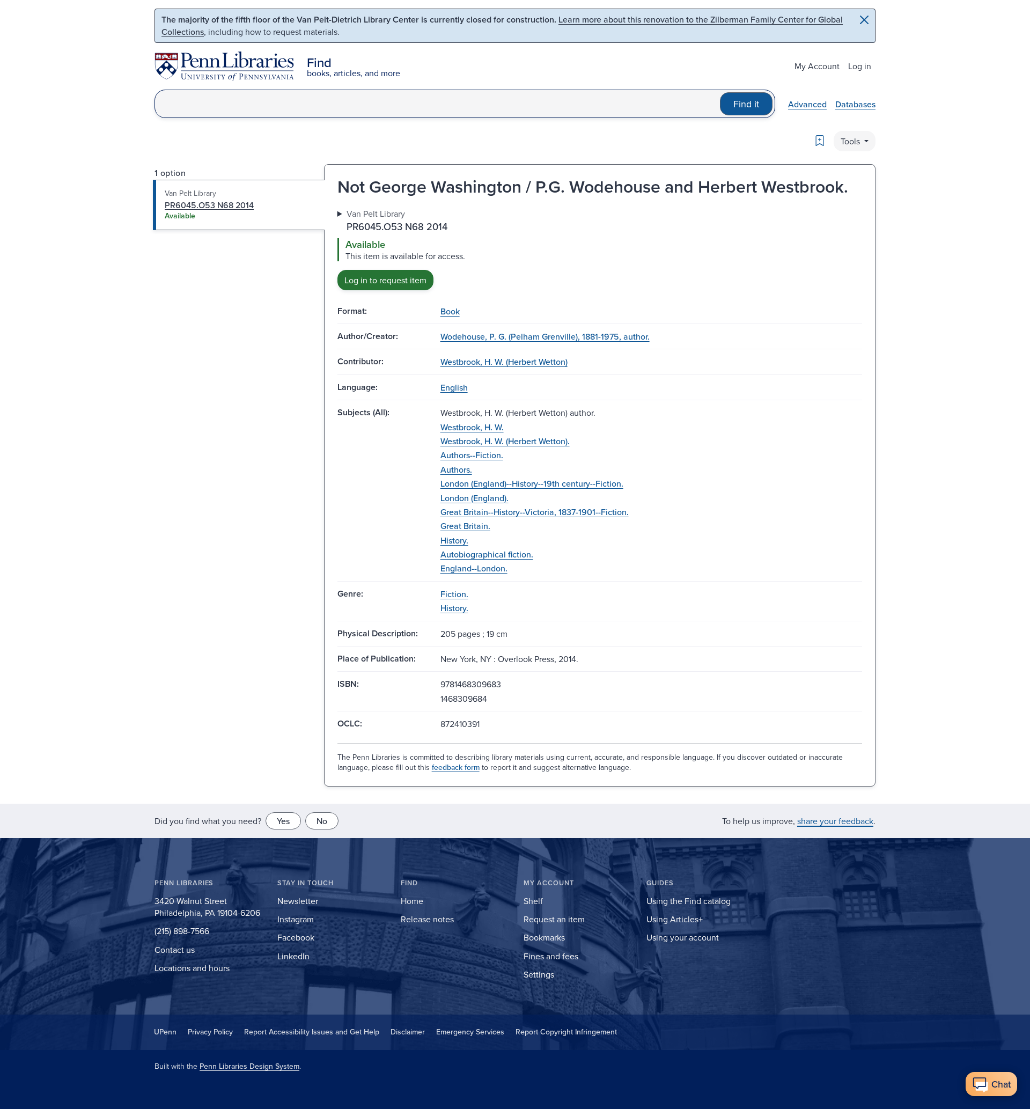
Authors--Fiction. (471, 455)
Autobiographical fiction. (486, 554)
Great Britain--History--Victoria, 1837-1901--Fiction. (534, 512)
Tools (851, 141)
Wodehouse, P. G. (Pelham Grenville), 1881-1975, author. (545, 336)
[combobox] (437, 103)
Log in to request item (385, 280)
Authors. (456, 469)
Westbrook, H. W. (472, 427)
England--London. (473, 568)
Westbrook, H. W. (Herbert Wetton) (504, 362)
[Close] (864, 20)
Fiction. (454, 594)
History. (454, 540)
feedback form (456, 767)
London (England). (474, 498)
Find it (746, 104)
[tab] (239, 205)
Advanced (807, 104)
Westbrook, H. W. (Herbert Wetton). (505, 441)
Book (450, 311)
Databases (855, 104)
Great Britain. (465, 526)
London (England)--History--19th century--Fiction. (531, 483)
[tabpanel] (599, 249)
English (454, 387)
